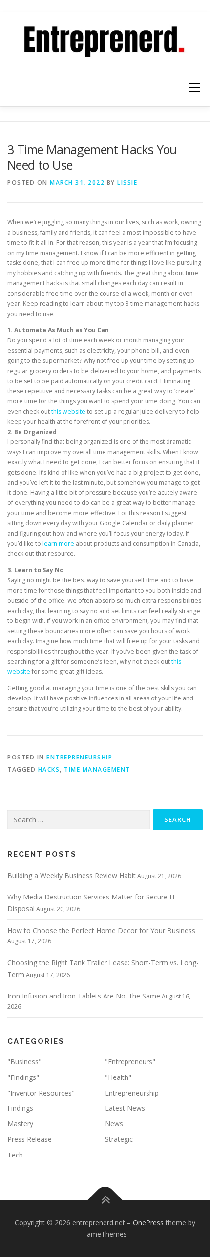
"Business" (24, 1061)
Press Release (29, 1139)
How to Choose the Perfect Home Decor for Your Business (101, 930)
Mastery (20, 1123)
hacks (49, 769)
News (114, 1123)
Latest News (125, 1108)
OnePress (148, 1222)
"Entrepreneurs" (130, 1061)
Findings (20, 1108)
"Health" (118, 1077)
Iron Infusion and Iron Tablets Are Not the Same (83, 995)
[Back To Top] (105, 1199)
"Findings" (23, 1077)
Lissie (127, 183)
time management (97, 769)
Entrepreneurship (79, 757)
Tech (15, 1154)
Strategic (119, 1139)
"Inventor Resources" (41, 1092)
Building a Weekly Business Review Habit (71, 875)
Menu (194, 88)
